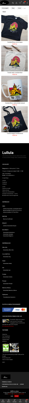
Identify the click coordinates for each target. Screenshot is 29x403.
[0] (20, 3)
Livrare (3, 186)
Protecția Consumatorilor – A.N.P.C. (10, 193)
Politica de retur (5, 190)
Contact (4, 180)
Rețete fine (4, 334)
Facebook (4, 182)
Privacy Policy (5, 357)
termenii (10, 393)
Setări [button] (12, 396)
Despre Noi (4, 386)
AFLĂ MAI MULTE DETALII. (8, 326)
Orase (19, 8)
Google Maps (5, 178)
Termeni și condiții (6, 188)
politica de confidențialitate (18, 393)
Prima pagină (5, 8)
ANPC (3, 362)
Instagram (4, 184)
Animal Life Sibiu (6, 337)
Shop (13, 8)
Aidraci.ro (4, 341)
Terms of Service (6, 359)
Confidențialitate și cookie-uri (10, 384)
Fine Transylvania (6, 336)
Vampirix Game (5, 339)
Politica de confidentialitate (8, 191)
